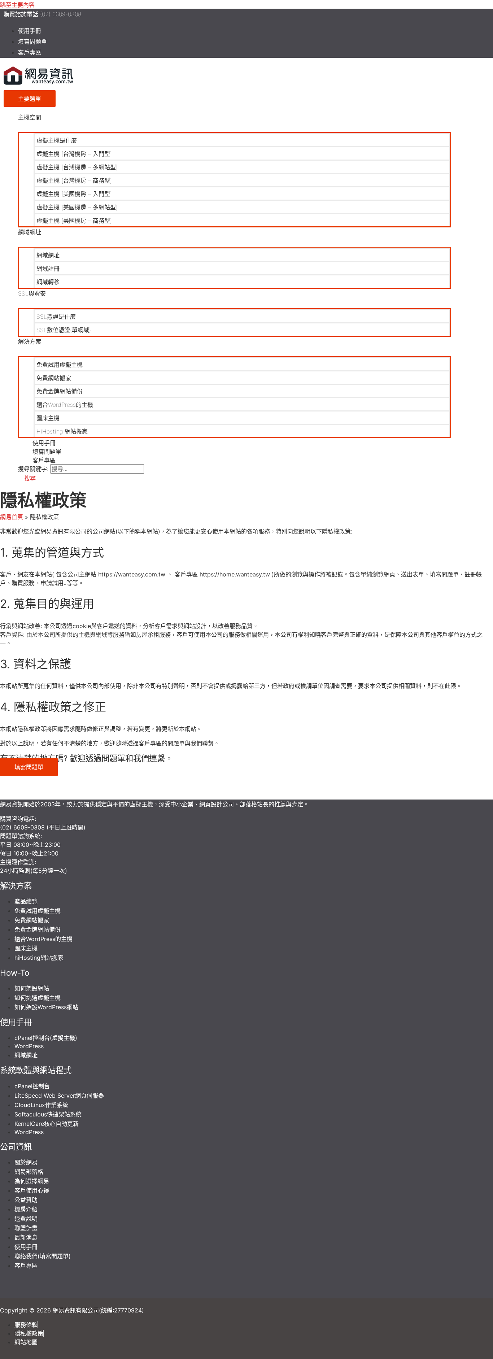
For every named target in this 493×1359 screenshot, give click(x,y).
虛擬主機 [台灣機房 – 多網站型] (77, 167)
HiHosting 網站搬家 (62, 431)
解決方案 (29, 341)
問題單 (8, 836)
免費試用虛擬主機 (59, 364)
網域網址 (29, 232)
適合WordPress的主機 (64, 404)
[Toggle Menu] (234, 126)
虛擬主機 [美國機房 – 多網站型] (77, 207)
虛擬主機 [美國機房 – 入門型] (74, 193)
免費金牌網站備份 (59, 391)
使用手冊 (29, 30)
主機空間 (29, 117)
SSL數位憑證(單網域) (63, 330)
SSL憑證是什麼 (56, 316)
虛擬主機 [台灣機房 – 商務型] (74, 180)
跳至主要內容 (17, 4)
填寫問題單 (32, 41)
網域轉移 (48, 282)
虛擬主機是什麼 (56, 140)
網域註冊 (48, 268)
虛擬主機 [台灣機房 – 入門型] (74, 153)
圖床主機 (48, 418)
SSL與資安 (32, 293)
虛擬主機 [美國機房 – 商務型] (74, 220)
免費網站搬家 (53, 378)
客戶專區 (29, 52)
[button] (27, 478)
